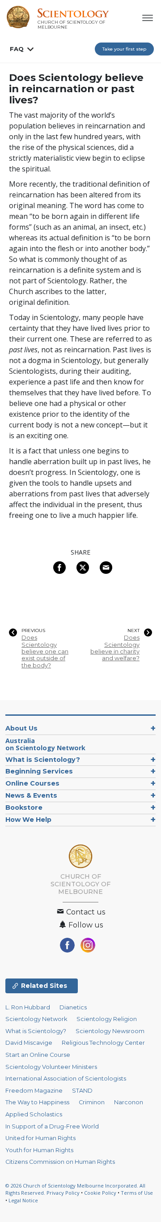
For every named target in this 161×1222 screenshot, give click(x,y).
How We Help (28, 820)
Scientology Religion (106, 1019)
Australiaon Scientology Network (45, 744)
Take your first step (124, 49)
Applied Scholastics (33, 1114)
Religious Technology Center (103, 1042)
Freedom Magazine (34, 1090)
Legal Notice (23, 1200)
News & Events (31, 795)
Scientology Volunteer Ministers (51, 1067)
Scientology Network (36, 1019)
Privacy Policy (63, 1192)
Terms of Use (137, 1192)
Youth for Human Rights (39, 1150)
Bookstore (23, 807)
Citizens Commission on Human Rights (60, 1161)
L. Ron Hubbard (27, 1007)
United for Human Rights (40, 1138)
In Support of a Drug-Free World (52, 1126)
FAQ (17, 48)
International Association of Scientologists (65, 1078)
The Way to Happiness (37, 1102)
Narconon (128, 1102)
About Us (21, 728)
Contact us (84, 912)
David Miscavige (28, 1042)
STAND (82, 1090)
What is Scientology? (42, 760)
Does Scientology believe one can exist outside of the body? (44, 651)
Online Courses (32, 783)
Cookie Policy (100, 1192)
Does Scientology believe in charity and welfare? (115, 648)
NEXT (133, 630)
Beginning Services (39, 771)
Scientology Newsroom (110, 1031)
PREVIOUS (33, 630)
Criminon (92, 1102)
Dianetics (73, 1007)
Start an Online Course (37, 1054)
